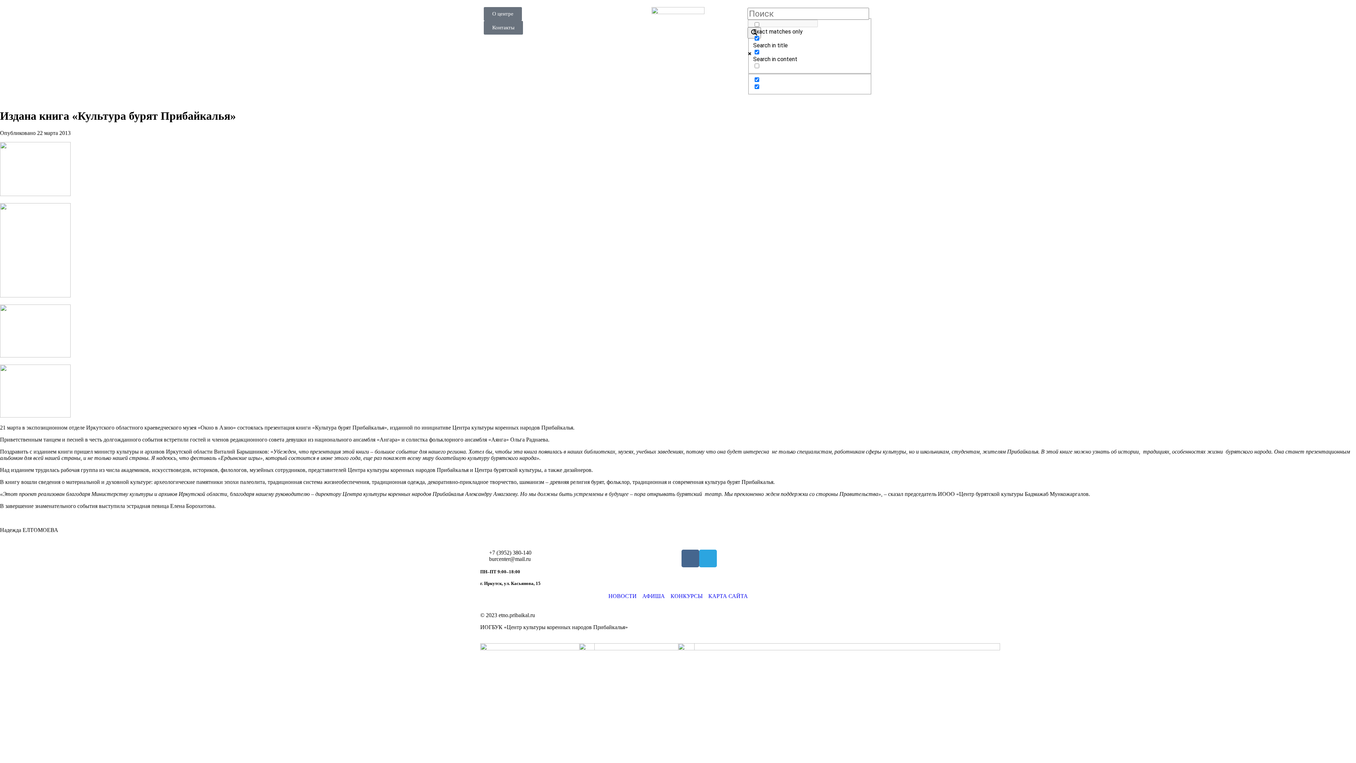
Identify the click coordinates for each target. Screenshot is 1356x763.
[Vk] (690, 558)
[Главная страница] (678, 33)
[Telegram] (708, 558)
